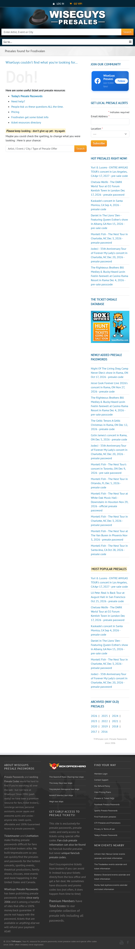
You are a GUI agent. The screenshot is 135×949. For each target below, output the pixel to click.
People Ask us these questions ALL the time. (37, 106)
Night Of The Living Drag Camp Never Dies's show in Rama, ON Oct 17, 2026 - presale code (109, 373)
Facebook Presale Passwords (107, 804)
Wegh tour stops (56, 801)
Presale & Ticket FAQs (104, 798)
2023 (94, 721)
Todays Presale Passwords (105, 835)
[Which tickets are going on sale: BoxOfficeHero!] (67, 766)
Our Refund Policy (102, 786)
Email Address (100, 116)
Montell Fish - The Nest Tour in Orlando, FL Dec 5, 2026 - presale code (109, 483)
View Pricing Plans (102, 792)
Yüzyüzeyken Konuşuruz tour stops (64, 789)
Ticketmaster (12, 835)
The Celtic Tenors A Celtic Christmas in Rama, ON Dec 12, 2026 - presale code (109, 425)
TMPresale (16, 941)
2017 (94, 731)
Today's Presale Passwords (27, 96)
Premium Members (62, 901)
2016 (104, 731)
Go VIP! (77, 3)
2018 (115, 726)
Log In (60, 3)
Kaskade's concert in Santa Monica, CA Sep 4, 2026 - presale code (107, 205)
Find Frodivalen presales (105, 816)
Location (97, 128)
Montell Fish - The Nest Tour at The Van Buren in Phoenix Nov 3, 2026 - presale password (109, 535)
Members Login (101, 773)
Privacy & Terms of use (104, 829)
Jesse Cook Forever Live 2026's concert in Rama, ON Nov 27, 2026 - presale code (109, 387)
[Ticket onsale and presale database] (110, 326)
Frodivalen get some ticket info (30, 117)
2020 (94, 726)
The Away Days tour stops (60, 783)
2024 (115, 716)
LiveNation (31, 835)
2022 (104, 721)
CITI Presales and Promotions (107, 823)
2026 (94, 716)
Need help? (18, 101)
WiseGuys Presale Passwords (21, 889)
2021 (115, 721)
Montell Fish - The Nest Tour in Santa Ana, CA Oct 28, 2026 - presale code (109, 550)
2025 (104, 716)
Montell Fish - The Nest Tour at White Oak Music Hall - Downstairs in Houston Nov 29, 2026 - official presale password (109, 502)
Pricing (15, 112)
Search (127, 32)
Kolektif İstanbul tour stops (61, 795)
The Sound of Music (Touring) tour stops (66, 776)
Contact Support (101, 779)
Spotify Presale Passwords (105, 810)
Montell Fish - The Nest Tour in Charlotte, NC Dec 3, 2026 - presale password (109, 238)
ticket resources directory (26, 122)
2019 (104, 726)
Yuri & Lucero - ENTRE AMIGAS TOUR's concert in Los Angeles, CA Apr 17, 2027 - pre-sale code (109, 172)
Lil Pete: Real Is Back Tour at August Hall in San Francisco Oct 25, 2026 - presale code (108, 597)
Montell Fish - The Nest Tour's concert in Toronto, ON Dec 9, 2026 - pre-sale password (108, 468)
